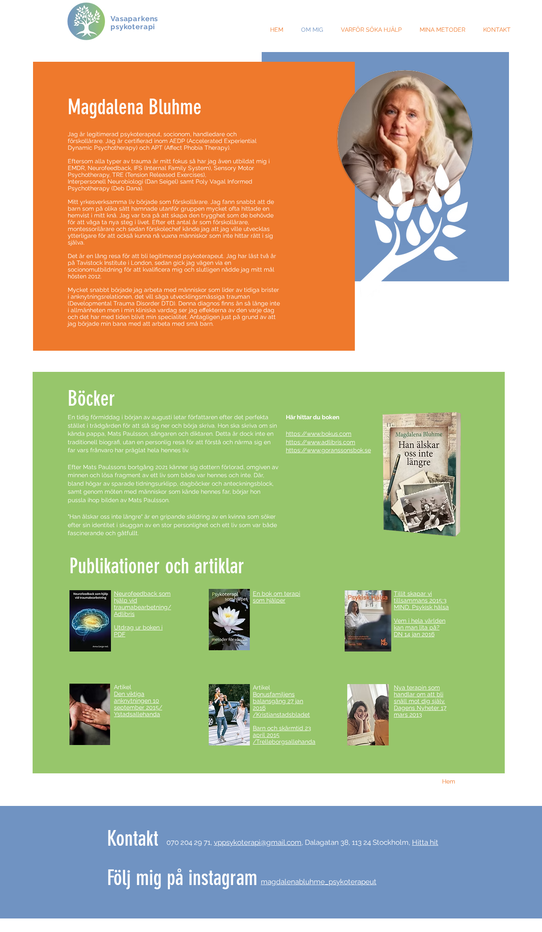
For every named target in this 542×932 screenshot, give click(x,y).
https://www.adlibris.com (320, 442)
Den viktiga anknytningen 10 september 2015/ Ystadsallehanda (138, 704)
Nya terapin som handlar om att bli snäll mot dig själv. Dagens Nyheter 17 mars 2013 (420, 701)
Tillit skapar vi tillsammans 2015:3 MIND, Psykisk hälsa (421, 600)
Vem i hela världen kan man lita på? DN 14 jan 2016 (419, 627)
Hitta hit (425, 842)
